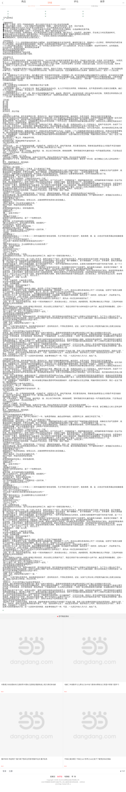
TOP (123, 771)
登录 (4, 771)
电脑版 (67, 776)
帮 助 (74, 776)
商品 (23, 1)
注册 (11, 771)
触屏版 (59, 776)
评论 (76, 1)
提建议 (52, 776)
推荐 (102, 1)
